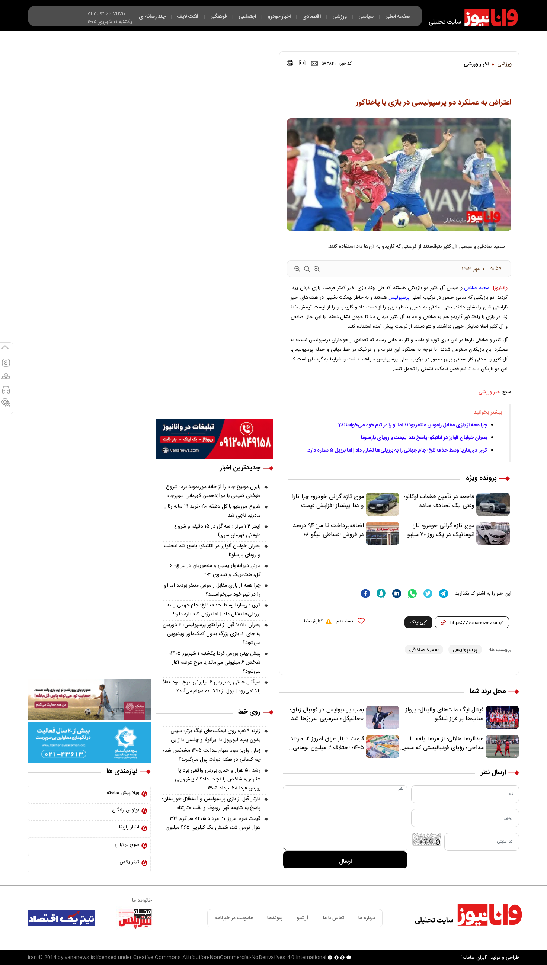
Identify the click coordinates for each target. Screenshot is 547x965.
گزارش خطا (312, 621)
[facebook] (365, 593)
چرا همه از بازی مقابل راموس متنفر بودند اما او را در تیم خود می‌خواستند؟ (412, 425)
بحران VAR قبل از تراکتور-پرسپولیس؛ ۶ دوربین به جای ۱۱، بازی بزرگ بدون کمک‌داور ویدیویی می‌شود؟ (211, 634)
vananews (77, 957)
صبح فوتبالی (127, 845)
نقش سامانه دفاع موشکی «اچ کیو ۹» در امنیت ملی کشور (473, 941)
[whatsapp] (412, 593)
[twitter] (427, 593)
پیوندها (274, 918)
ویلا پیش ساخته (123, 793)
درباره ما (366, 918)
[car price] (5, 393)
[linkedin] (396, 593)
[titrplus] (135, 918)
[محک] (89, 699)
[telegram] (443, 593)
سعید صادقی (476, 288)
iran (32, 957)
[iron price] (5, 406)
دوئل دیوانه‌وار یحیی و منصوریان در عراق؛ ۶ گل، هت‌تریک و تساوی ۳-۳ (215, 570)
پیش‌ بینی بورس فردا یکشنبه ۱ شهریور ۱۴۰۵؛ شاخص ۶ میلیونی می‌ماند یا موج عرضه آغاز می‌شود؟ (214, 662)
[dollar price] (5, 366)
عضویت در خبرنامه (234, 918)
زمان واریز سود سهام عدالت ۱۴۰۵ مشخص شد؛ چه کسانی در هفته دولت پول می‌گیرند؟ (211, 755)
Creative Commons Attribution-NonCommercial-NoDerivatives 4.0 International (229, 957)
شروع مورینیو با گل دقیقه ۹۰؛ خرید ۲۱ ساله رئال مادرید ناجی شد (212, 511)
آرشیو (302, 918)
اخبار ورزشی (476, 64)
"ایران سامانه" (474, 957)
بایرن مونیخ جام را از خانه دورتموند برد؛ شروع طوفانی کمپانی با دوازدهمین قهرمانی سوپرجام (213, 491)
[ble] (381, 593)
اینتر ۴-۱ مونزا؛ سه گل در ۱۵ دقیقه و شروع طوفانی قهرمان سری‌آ (217, 531)
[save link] (302, 63)
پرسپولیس (399, 298)
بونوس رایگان (125, 810)
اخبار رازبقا (129, 827)
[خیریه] (89, 742)
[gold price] (5, 379)
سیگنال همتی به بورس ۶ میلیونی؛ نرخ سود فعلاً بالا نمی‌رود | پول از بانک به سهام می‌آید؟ (211, 687)
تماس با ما (333, 918)
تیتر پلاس (129, 862)
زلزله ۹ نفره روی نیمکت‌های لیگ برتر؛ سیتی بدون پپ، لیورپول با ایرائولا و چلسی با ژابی (215, 735)
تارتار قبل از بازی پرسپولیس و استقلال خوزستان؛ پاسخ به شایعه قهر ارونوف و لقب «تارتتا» (211, 803)
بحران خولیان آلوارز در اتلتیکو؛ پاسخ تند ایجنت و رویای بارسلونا (424, 437)
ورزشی (504, 64)
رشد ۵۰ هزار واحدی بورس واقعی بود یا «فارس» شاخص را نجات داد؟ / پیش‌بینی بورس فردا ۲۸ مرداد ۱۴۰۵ (217, 779)
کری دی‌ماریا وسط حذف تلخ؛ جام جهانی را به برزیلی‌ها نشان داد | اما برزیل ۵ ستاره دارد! (397, 450)
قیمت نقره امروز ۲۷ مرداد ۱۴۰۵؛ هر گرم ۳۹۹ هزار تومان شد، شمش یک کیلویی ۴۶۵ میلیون (213, 823)
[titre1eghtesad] (61, 918)
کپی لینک (418, 622)
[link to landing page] (470, 17)
